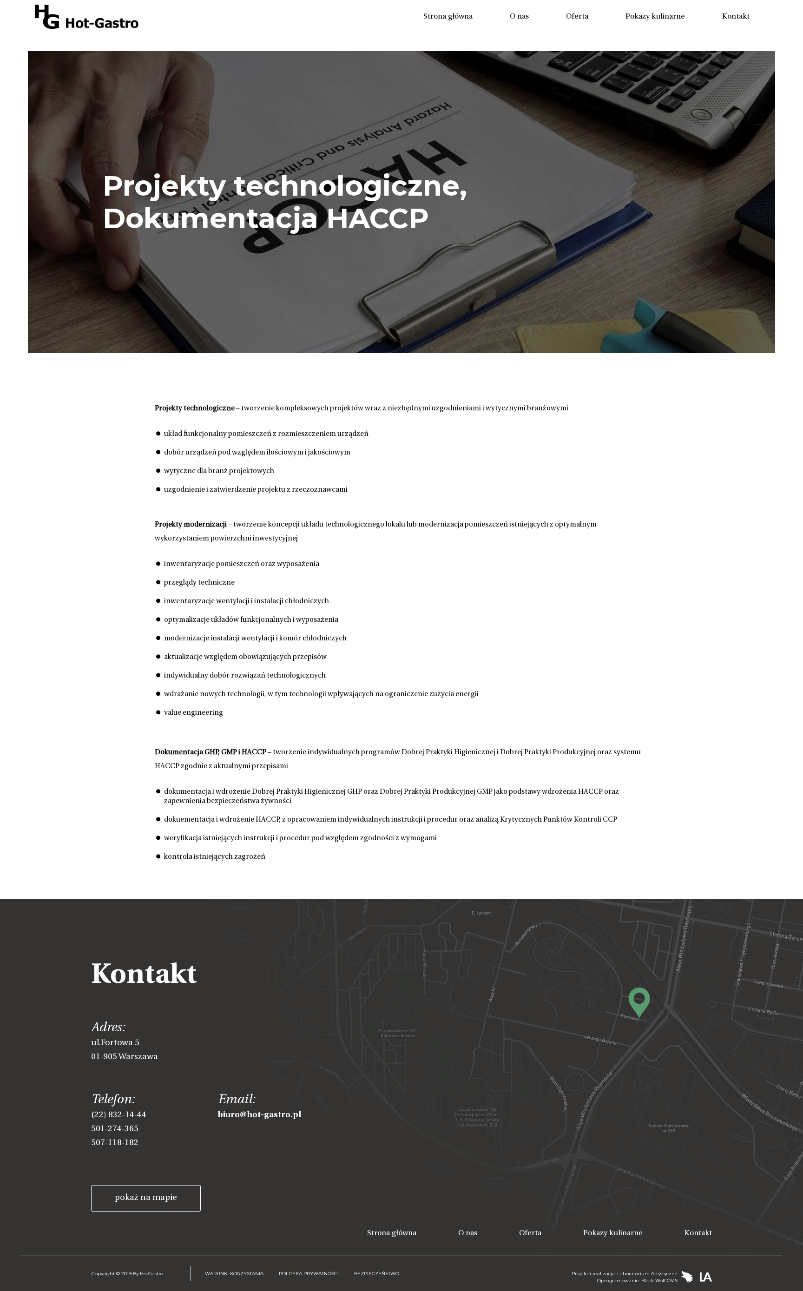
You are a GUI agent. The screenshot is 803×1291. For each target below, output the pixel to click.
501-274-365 (114, 1129)
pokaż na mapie (146, 1198)
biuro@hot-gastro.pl (259, 1115)
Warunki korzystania (234, 1274)
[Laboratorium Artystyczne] (706, 1277)
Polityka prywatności (309, 1274)
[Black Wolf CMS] (689, 1277)
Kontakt (736, 16)
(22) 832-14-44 (118, 1115)
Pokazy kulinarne (655, 16)
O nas (519, 16)
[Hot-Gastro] (86, 16)
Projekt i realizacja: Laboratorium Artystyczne (625, 1274)
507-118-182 (114, 1143)
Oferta (577, 16)
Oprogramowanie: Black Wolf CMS (637, 1281)
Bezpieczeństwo (376, 1274)
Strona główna (448, 16)
